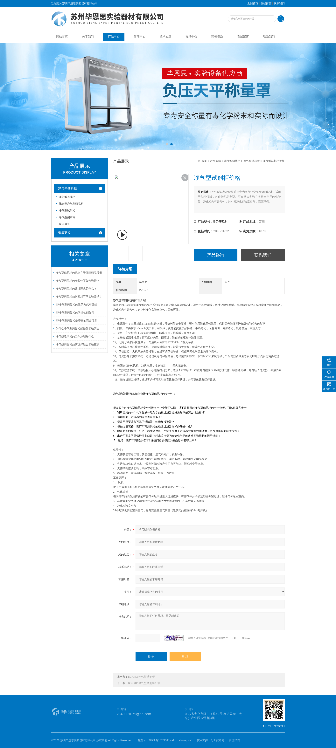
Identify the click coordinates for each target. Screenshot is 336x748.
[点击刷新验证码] (174, 638)
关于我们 (88, 36)
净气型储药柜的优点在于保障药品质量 (79, 272)
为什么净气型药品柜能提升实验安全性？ (80, 328)
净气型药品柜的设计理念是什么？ (76, 288)
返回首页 (252, 3)
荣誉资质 (217, 36)
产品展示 (215, 161)
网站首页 (62, 36)
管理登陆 (234, 740)
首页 (204, 161)
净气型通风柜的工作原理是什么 (75, 336)
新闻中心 (139, 36)
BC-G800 (64, 224)
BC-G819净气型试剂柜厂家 (144, 683)
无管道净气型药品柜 (71, 203)
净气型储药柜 (67, 188)
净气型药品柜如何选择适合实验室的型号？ (80, 344)
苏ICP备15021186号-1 (161, 740)
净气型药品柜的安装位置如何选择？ (77, 280)
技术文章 (165, 36)
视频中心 (191, 36)
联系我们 (279, 3)
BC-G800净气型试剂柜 (141, 676)
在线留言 (266, 3)
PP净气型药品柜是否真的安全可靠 (76, 320)
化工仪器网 (217, 740)
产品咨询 (215, 255)
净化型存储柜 (67, 197)
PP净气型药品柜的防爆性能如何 (75, 312)
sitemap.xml (185, 740)
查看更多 (64, 232)
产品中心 (114, 36)
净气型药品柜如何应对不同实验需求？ (79, 296)
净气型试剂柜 (67, 210)
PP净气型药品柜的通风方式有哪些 (76, 304)
